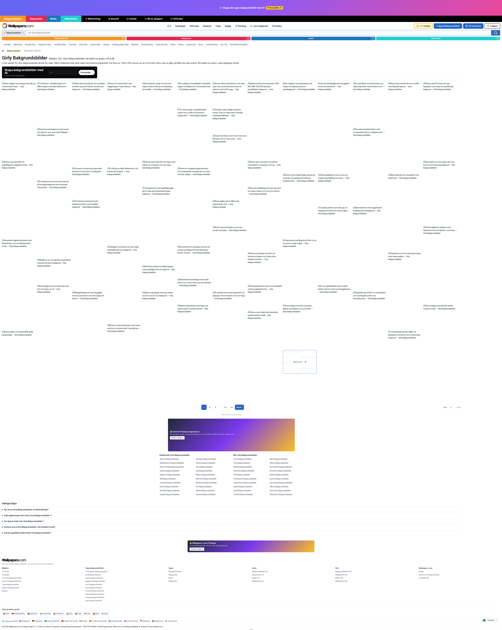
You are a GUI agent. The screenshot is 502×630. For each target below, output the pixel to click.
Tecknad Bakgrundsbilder (170, 483)
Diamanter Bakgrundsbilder (281, 494)
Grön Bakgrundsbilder (93, 601)
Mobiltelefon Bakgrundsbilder (172, 463)
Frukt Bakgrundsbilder (93, 584)
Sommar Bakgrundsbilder (280, 490)
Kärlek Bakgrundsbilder (279, 475)
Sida (445, 407)
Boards (115, 18)
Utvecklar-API (424, 578)
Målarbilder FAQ (341, 581)
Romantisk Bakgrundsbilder (281, 483)
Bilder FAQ (339, 578)
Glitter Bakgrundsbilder (279, 463)
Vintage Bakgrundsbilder (206, 459)
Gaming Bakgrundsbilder (94, 594)
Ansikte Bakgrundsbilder (170, 490)
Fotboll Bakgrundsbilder (94, 591)
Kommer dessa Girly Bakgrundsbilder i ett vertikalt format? (29, 527)
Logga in (494, 26)
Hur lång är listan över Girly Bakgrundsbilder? (24, 521)
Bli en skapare (154, 18)
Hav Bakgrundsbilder (204, 467)
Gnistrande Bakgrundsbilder (245, 483)
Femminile (46, 614)
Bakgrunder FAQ (341, 575)
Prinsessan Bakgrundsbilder (245, 479)
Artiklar (4, 591)
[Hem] (3, 51)
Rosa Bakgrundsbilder (243, 459)
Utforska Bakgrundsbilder (12, 578)
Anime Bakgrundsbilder (169, 459)
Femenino (59, 614)
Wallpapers (26, 621)
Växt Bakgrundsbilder (93, 588)
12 (225, 407)
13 (231, 407)
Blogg (421, 571)
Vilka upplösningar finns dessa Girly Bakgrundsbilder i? (28, 515)
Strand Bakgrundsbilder (205, 463)
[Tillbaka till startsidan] (18, 26)
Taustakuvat (172, 621)
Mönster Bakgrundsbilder (206, 479)
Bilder (53, 18)
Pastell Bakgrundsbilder (243, 494)
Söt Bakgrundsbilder (242, 463)
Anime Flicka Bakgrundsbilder (172, 467)
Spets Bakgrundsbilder (243, 487)
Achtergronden (116, 621)
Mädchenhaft (19, 614)
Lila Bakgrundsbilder (204, 471)
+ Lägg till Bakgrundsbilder (448, 26)
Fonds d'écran (132, 621)
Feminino (33, 614)
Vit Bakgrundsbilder (204, 487)
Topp (218, 26)
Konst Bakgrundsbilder (169, 487)
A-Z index (5, 571)
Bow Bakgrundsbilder (242, 490)
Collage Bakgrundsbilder (94, 597)
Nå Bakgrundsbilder (168, 479)
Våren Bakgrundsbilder (279, 487)
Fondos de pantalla (99, 621)
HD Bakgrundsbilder (93, 575)
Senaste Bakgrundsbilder (11, 581)
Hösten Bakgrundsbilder (206, 494)
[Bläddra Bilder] (373, 38)
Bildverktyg (94, 18)
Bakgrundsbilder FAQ (343, 571)
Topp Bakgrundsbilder (10, 584)
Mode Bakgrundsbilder (243, 467)
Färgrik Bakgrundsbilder (169, 494)
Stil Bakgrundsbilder (242, 475)
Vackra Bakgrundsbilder (169, 471)
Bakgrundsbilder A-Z (260, 571)
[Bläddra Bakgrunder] (248, 38)
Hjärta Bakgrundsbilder (205, 490)
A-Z (169, 26)
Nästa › (239, 407)
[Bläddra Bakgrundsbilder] (124, 38)
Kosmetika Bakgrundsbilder (281, 467)
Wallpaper (38, 621)
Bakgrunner (159, 621)
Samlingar (180, 26)
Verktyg (242, 26)
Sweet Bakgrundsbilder (279, 479)
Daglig (228, 26)
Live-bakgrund (260, 26)
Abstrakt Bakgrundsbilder (206, 483)
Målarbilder (71, 18)
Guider (133, 18)
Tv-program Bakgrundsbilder (96, 571)
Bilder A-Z (256, 578)
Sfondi (84, 621)
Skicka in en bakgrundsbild (429, 575)
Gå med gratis (475, 26)
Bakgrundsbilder (13, 18)
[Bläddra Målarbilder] (498, 38)
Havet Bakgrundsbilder (94, 578)
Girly (7, 614)
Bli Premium (425, 26)
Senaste (207, 26)
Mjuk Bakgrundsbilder (278, 459)
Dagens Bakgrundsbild (10, 588)
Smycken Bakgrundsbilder (280, 471)
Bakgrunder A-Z (258, 575)
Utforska (178, 18)
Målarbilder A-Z (258, 581)
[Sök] (495, 33)
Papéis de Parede (71, 621)
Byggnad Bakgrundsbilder (95, 581)
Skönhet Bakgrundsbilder (244, 471)
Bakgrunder (36, 18)
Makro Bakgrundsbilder (205, 475)
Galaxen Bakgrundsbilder (170, 475)
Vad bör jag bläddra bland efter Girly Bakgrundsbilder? (27, 533)
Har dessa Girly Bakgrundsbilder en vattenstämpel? (26, 510)
